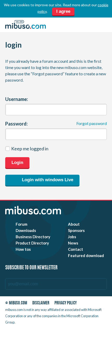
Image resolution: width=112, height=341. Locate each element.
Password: (16, 124)
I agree (63, 11)
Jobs (72, 236)
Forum (21, 224)
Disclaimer (40, 303)
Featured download (86, 255)
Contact (75, 249)
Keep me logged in (29, 148)
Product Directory (32, 243)
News (73, 243)
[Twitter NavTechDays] (89, 333)
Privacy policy (65, 303)
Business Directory (33, 236)
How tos (23, 249)
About (74, 224)
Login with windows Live (47, 179)
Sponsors (76, 230)
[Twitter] (67, 333)
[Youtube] (57, 333)
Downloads (26, 230)
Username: (16, 99)
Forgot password (91, 123)
